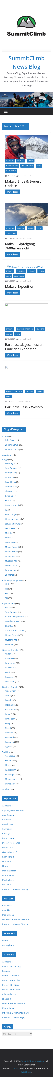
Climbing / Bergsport (12, 580)
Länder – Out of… (10, 687)
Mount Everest (12, 166)
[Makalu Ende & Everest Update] (26, 147)
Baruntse (9, 271)
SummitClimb (11, 171)
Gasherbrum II (12, 505)
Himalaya (20, 161)
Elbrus (8, 500)
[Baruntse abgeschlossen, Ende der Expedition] (26, 315)
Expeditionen (8, 603)
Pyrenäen (9, 677)
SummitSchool (12, 449)
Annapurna (10, 472)
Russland (9, 737)
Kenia (7, 714)
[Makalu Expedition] (26, 267)
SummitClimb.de (25, 176)
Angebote (6, 455)
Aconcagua (10, 463)
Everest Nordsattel (11, 842)
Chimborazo (11, 486)
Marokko (6, 910)
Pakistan (9, 732)
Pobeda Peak (11, 565)
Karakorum (10, 663)
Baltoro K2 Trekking (11, 966)
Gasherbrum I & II (10, 852)
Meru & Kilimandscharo (13, 1003)
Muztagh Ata (11, 561)
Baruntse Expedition (25, 329)
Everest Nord (8, 838)
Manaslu (9, 537)
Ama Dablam (11, 468)
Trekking (6, 752)
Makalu (30, 161)
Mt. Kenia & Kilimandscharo (15, 919)
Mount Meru (11, 556)
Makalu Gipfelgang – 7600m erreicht (21, 245)
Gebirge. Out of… (10, 650)
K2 (6, 509)
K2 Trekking (10, 769)
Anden (8, 653)
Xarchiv (5, 789)
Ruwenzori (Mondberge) (13, 1017)
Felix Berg (10, 161)
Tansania (9, 742)
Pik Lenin (9, 644)
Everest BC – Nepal (11, 985)
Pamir (8, 672)
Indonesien (10, 704)
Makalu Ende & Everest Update (23, 183)
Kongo (8, 723)
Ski (6, 598)
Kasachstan (10, 709)
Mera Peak (10, 542)
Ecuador (9, 700)
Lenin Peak (10, 528)
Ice (6, 588)
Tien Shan (10, 681)
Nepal (39, 166)
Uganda (8, 746)
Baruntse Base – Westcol (24, 407)
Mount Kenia (11, 779)
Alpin (7, 584)
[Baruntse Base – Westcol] (26, 378)
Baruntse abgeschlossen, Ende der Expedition (24, 346)
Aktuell (5, 436)
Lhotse (5, 866)
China (8, 695)
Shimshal (9, 574)
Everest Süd (7, 847)
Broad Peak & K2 (13, 621)
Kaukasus (9, 667)
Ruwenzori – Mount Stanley (15, 889)
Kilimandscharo (12, 519)
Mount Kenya (11, 551)
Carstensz (7, 829)
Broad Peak (10, 482)
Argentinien (10, 691)
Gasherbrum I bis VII (14, 630)
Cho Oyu (9, 491)
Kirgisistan (10, 718)
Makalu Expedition (19, 286)
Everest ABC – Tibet (11, 980)
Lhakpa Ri (6, 861)
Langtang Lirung (12, 523)
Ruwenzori (10, 783)
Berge (5, 459)
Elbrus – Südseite (10, 975)
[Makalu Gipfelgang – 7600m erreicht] (26, 214)
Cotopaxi (9, 496)
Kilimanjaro (10, 774)
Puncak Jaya (10, 570)
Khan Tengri (11, 514)
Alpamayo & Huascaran (13, 810)
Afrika (8, 607)
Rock (7, 593)
